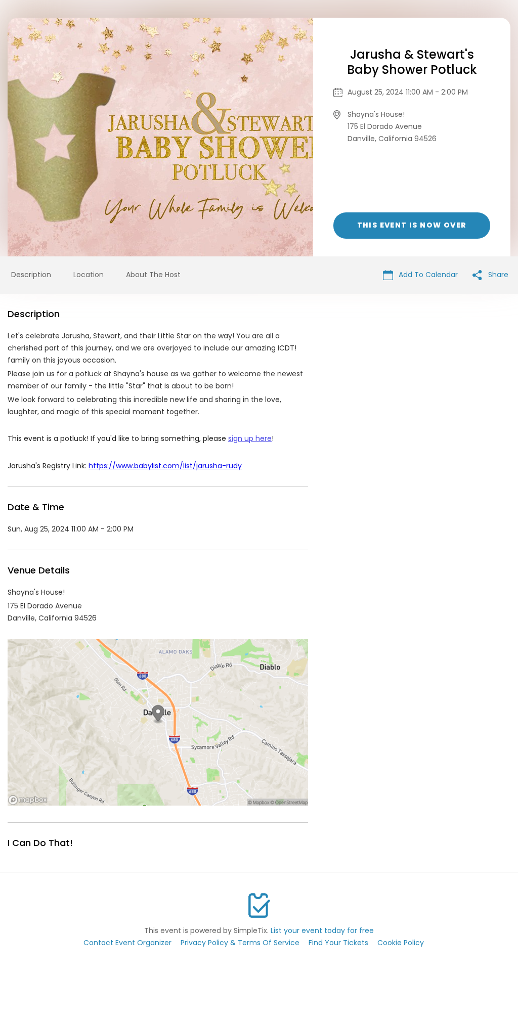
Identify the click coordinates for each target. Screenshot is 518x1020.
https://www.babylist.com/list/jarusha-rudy (165, 466)
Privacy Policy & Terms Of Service (240, 943)
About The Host (153, 275)
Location (88, 275)
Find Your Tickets (338, 943)
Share (497, 275)
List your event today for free (322, 930)
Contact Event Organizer (127, 943)
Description (31, 275)
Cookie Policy (400, 943)
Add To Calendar (427, 275)
